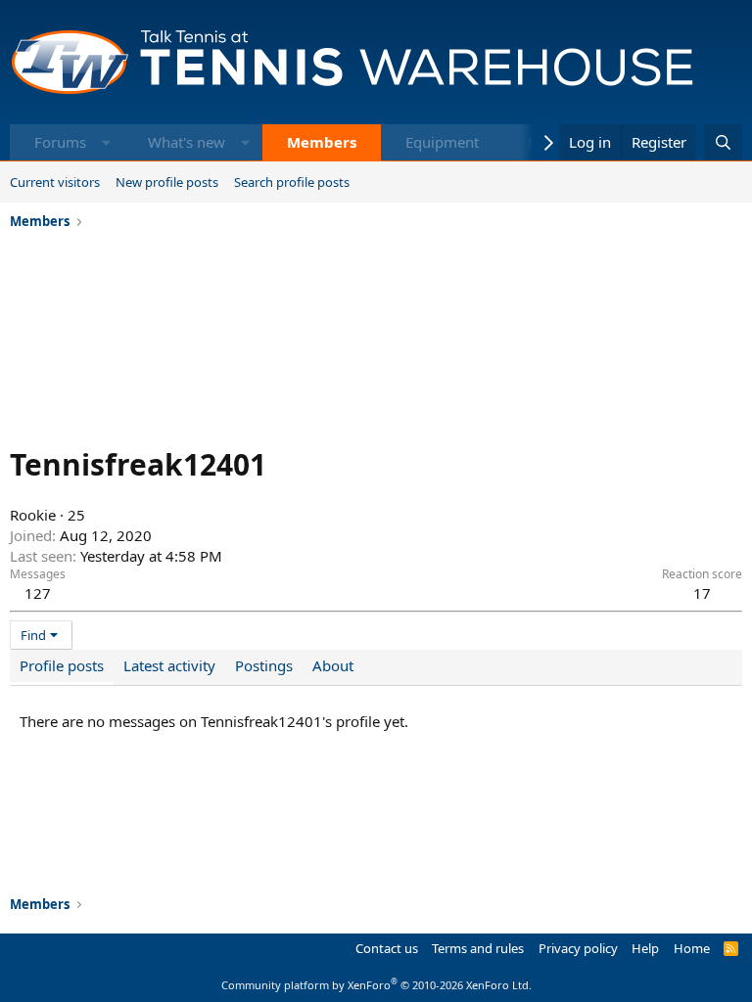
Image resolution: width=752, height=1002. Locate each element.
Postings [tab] (264, 665)
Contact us (386, 948)
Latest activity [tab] (169, 665)
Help (645, 948)
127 (37, 593)
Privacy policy (578, 948)
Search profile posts (292, 182)
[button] (106, 142)
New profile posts (167, 182)
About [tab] (332, 665)
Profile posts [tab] (62, 665)
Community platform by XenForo (376, 985)
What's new (186, 142)
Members (321, 142)
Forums (60, 142)
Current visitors (55, 182)
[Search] (723, 142)
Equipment (442, 142)
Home (692, 948)
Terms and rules (478, 948)
